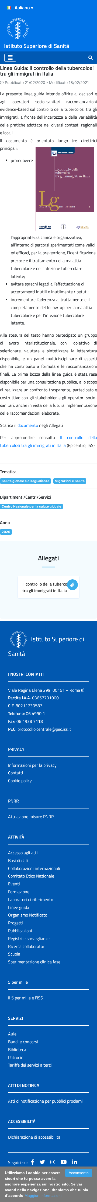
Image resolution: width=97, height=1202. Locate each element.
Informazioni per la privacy (32, 765)
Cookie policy (20, 780)
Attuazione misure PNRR (31, 816)
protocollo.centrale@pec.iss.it (44, 729)
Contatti (15, 772)
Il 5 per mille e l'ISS (25, 998)
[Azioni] (9, 8)
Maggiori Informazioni (43, 1195)
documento (28, 425)
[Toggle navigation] (10, 58)
